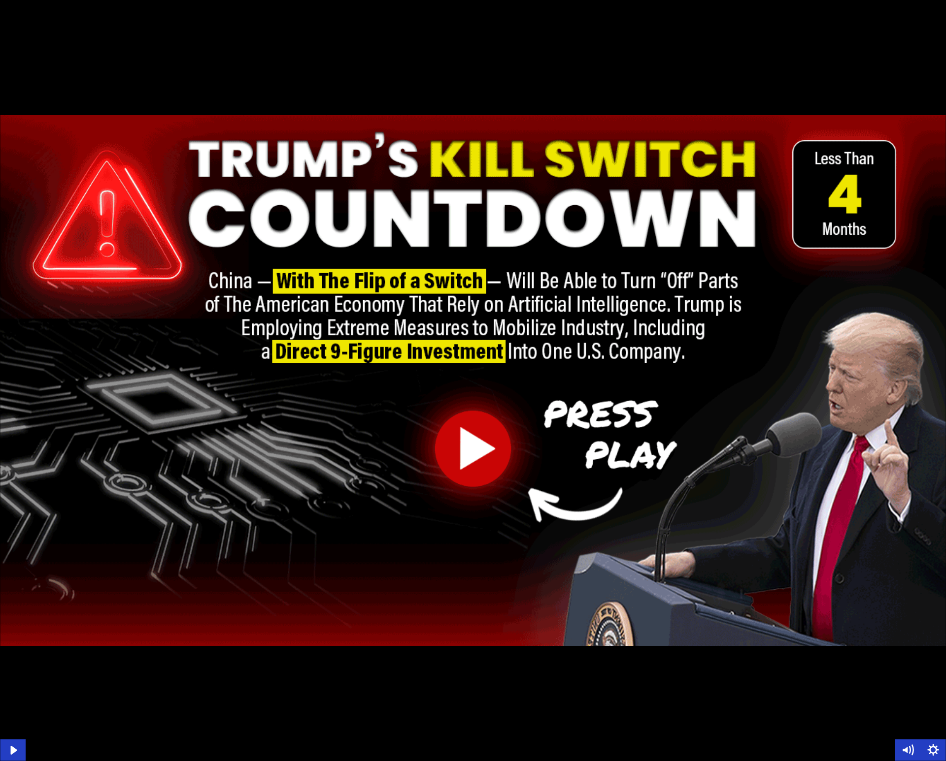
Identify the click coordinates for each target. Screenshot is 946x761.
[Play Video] (13, 750)
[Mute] (907, 750)
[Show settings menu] (933, 750)
